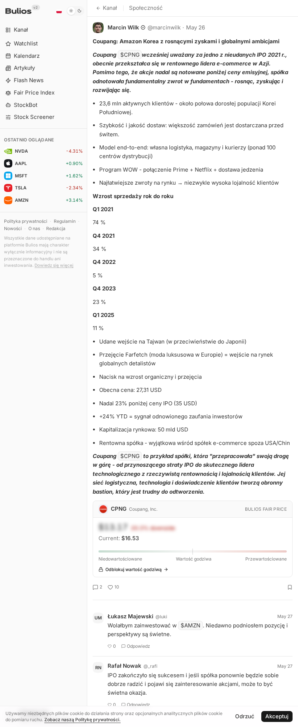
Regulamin (65, 221)
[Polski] (59, 11)
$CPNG (130, 54)
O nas (34, 228)
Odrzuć (244, 716)
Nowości (13, 228)
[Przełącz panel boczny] (87, 363)
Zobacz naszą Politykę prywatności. (82, 719)
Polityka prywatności (25, 221)
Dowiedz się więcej (54, 265)
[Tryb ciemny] (75, 11)
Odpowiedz (138, 646)
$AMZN (190, 625)
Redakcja (55, 228)
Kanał (110, 7)
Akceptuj (277, 716)
